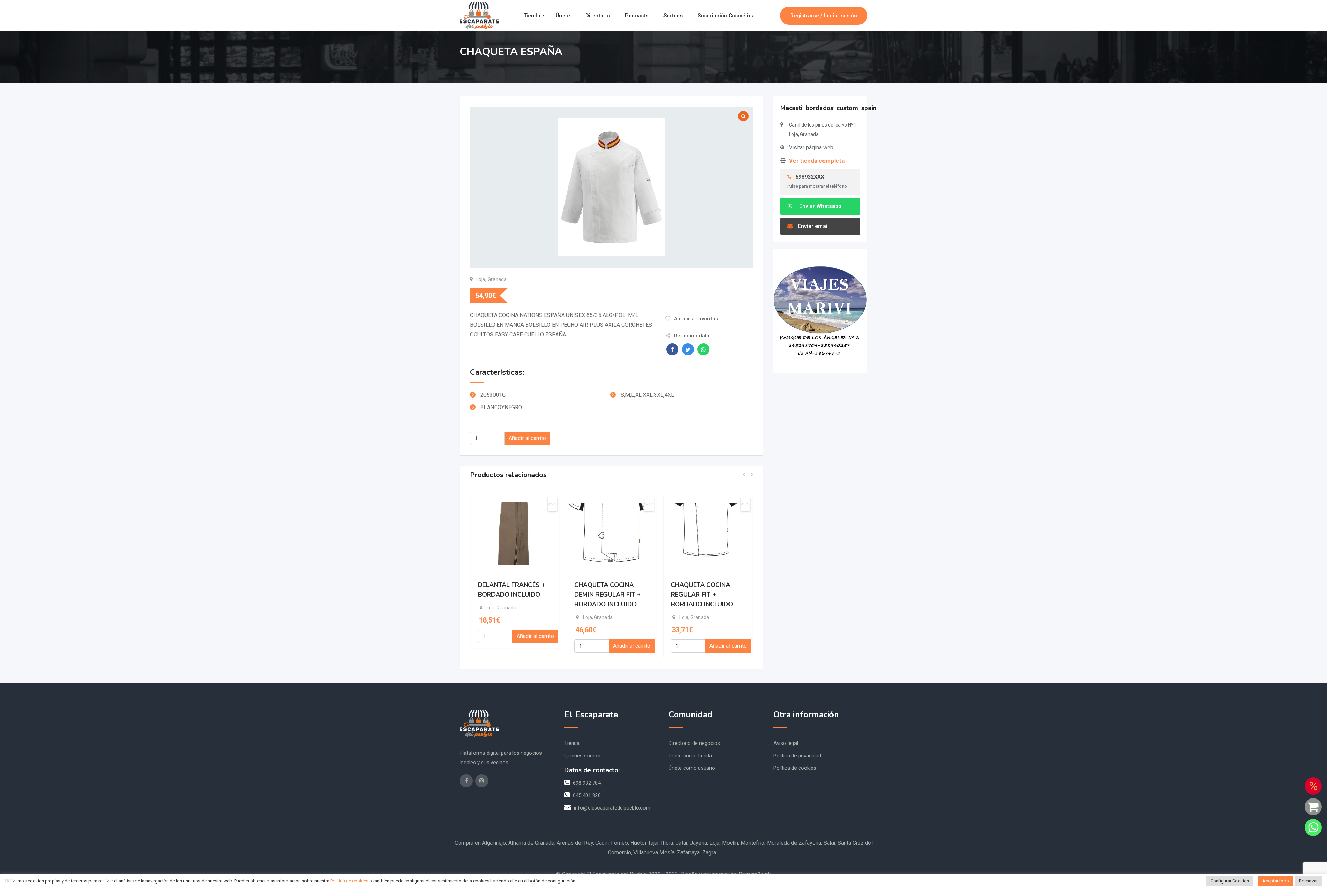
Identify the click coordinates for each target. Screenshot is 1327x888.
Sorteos (673, 15)
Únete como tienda (690, 756)
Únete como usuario (692, 768)
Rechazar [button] (1308, 881)
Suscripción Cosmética (726, 15)
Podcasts (636, 15)
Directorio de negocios (694, 743)
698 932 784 (587, 783)
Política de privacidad (797, 756)
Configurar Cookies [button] (1230, 881)
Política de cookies (794, 768)
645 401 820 (587, 795)
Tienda (532, 15)
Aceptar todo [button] (1275, 881)
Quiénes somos (582, 756)
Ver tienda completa (817, 160)
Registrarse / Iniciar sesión (823, 15)
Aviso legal (785, 743)
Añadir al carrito (527, 438)
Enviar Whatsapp (819, 206)
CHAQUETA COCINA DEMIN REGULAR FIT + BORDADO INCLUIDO (607, 594)
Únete (563, 15)
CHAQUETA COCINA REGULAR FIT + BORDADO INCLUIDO (702, 594)
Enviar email (813, 226)
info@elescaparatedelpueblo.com (612, 808)
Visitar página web (811, 147)
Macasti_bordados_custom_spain (828, 108)
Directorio (597, 15)
